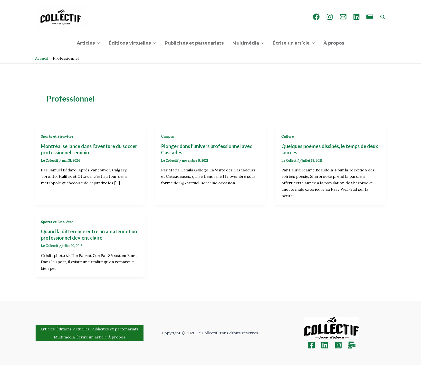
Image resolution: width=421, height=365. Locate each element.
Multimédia (245, 43)
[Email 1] (343, 16)
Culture (287, 136)
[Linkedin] (325, 345)
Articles (86, 43)
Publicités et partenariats (194, 43)
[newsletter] (369, 16)
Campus (167, 136)
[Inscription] (351, 345)
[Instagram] (329, 16)
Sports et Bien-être (57, 136)
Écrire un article (291, 43)
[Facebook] (316, 16)
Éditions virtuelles (130, 43)
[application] (97, 43)
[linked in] (356, 16)
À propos (334, 43)
